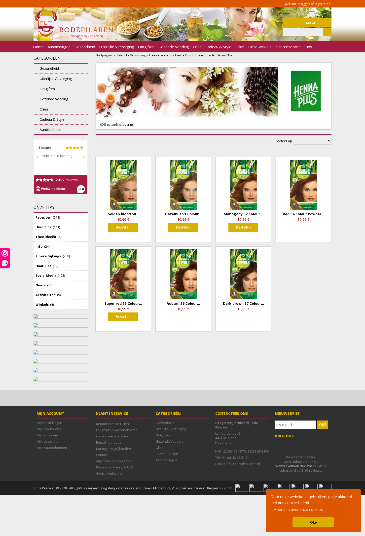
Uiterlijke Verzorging (116, 46)
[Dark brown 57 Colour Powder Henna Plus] (243, 274)
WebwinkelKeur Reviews (294, 466)
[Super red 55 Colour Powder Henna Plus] (123, 274)
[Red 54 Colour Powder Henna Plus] (303, 185)
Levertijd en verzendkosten (117, 430)
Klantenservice (288, 46)
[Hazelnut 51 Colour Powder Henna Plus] (183, 185)
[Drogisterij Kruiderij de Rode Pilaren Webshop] (73, 38)
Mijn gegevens (47, 441)
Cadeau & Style (218, 46)
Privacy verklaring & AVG (114, 467)
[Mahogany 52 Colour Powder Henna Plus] (243, 185)
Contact (102, 455)
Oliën (197, 46)
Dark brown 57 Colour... (243, 304)
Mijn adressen (47, 435)
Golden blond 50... (123, 214)
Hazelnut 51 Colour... (183, 214)
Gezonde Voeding (173, 46)
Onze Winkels (259, 46)
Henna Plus (183, 55)
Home (38, 46)
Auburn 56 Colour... (183, 304)
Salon (239, 46)
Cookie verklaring (109, 473)
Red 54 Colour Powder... (303, 214)
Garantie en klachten (112, 436)
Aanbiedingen (59, 46)
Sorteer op (284, 141)
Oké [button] (313, 522)
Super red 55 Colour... (123, 304)
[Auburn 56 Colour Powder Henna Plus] (183, 274)
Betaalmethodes (108, 442)
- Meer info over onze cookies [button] (297, 509)
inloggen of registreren (314, 3)
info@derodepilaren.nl (243, 463)
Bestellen (123, 227)
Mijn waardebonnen (51, 447)
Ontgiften (146, 46)
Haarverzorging (160, 55)
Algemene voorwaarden (114, 461)
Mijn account (50, 413)
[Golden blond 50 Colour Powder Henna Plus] (123, 185)
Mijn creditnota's (48, 429)
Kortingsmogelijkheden (113, 448)
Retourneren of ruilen (112, 423)
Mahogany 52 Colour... (243, 214)
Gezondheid (84, 46)
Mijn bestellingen (49, 423)
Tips (308, 46)
